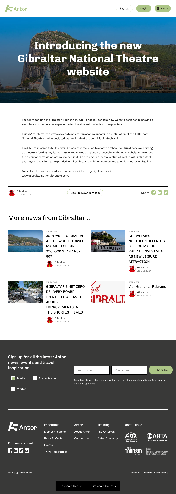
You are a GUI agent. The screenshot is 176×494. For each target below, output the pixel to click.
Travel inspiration (55, 452)
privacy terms (126, 380)
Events (48, 445)
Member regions (55, 431)
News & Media (53, 438)
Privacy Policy (161, 472)
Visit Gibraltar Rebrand (147, 286)
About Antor (82, 431)
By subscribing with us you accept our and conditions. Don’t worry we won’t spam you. (119, 381)
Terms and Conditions (141, 472)
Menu (164, 8)
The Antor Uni (106, 431)
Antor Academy (107, 438)
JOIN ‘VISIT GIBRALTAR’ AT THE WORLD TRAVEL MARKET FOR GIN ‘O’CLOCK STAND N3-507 (65, 246)
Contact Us (81, 438)
